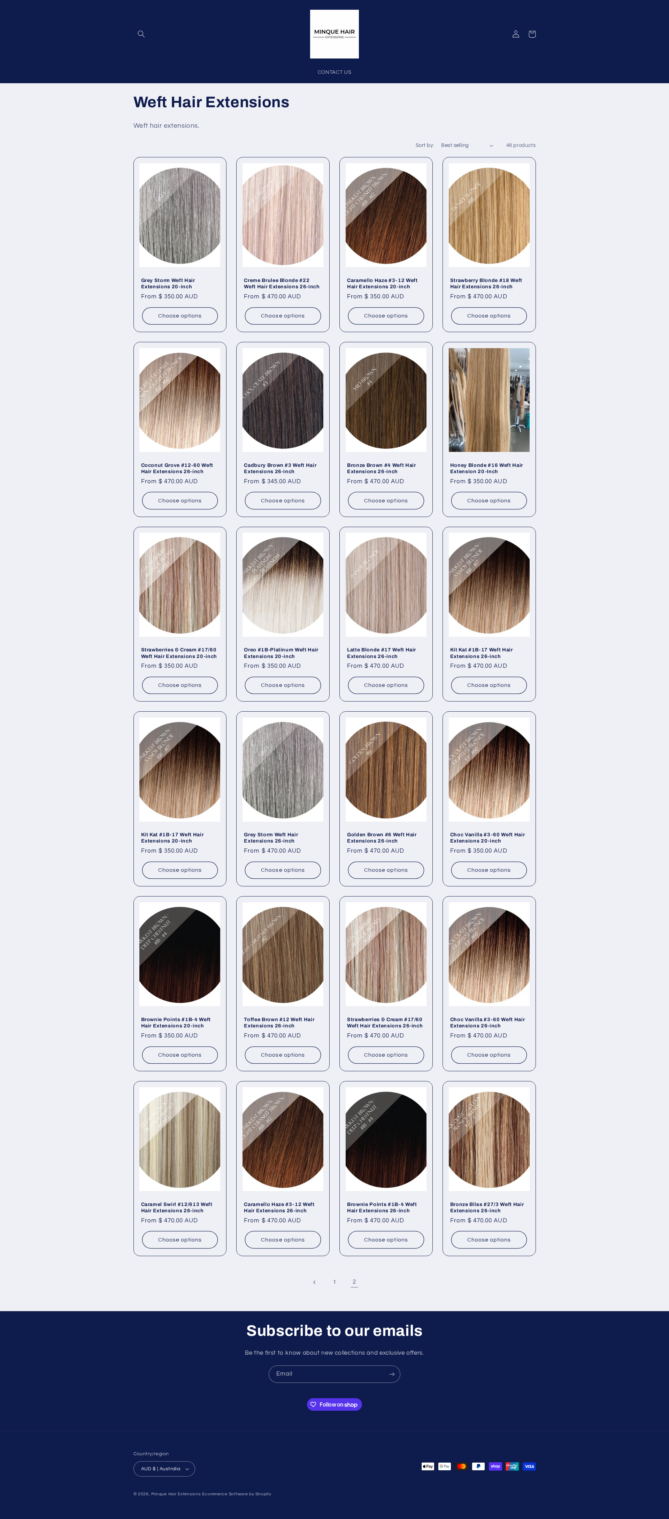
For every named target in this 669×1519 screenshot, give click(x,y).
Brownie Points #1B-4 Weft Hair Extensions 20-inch (176, 1022)
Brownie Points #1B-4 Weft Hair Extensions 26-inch (382, 1207)
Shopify (263, 1494)
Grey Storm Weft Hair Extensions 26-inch (271, 838)
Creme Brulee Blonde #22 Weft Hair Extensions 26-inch (282, 283)
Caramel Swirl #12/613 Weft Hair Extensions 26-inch (177, 1207)
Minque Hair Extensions (176, 1494)
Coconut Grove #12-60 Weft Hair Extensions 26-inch (177, 468)
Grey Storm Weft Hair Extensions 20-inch (168, 283)
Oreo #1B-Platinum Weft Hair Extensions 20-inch (281, 653)
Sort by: (425, 145)
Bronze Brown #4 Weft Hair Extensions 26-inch (381, 468)
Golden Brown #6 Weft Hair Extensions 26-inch (382, 838)
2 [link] (354, 1282)
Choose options (180, 316)
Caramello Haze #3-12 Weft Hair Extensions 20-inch (382, 283)
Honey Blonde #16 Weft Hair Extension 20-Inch (486, 468)
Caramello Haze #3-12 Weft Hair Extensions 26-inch (279, 1207)
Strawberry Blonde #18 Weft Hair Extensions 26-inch (486, 283)
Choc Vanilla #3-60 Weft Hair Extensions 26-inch (487, 1022)
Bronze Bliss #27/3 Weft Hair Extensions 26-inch (487, 1207)
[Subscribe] (392, 1374)
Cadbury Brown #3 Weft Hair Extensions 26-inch (280, 468)
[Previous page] (315, 1282)
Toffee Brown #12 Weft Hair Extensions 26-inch (279, 1022)
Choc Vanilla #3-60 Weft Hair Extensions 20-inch (487, 838)
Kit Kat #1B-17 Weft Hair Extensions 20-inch (172, 838)
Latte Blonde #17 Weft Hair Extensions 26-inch (381, 653)
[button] (141, 34)
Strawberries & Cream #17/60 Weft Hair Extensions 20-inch (179, 653)
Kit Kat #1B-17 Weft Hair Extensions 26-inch (481, 653)
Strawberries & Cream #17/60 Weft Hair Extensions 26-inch (385, 1022)
